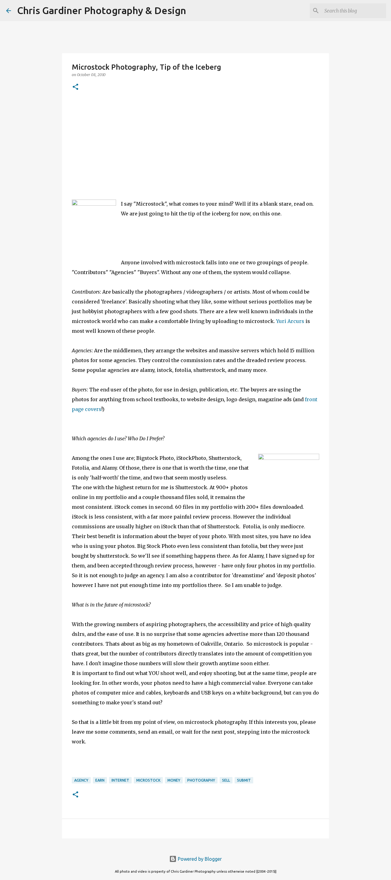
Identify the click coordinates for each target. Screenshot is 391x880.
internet (120, 780)
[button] (75, 87)
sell (226, 780)
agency (81, 780)
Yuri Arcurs (290, 321)
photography (201, 780)
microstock (148, 780)
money (173, 780)
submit (244, 780)
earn (99, 780)
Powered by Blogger (199, 859)
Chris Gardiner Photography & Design (101, 10)
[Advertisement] (195, 144)
